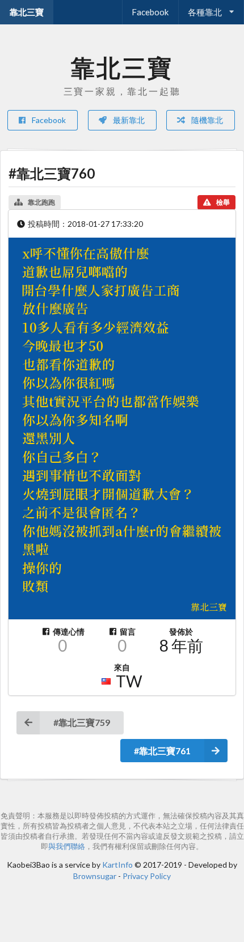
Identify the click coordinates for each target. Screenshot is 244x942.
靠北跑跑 (41, 202)
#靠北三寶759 (81, 722)
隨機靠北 (206, 120)
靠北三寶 (27, 12)
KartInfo (117, 864)
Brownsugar (94, 876)
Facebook (150, 12)
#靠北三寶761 (162, 750)
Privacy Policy (147, 876)
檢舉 (223, 202)
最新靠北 (128, 120)
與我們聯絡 (66, 846)
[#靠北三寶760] (122, 428)
